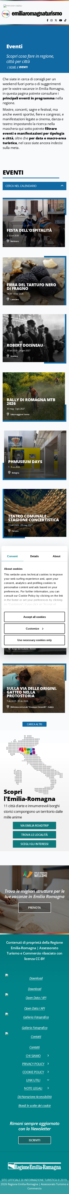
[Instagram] (51, 20)
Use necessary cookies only (34, 640)
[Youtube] (61, 20)
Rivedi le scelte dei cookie (34, 1105)
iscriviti (34, 1140)
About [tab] (57, 556)
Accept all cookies (34, 616)
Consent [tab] (12, 556)
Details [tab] (34, 556)
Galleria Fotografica (34, 1028)
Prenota (34, 908)
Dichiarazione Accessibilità (35, 1097)
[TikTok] (65, 20)
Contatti (34, 1047)
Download (34, 989)
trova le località (34, 835)
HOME (12, 67)
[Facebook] (48, 20)
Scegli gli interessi (34, 844)
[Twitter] (56, 20)
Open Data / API (34, 1008)
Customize (32, 628)
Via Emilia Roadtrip (34, 825)
